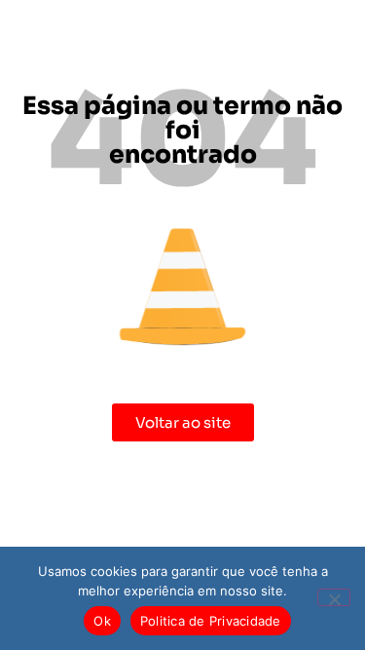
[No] (333, 597)
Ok (102, 621)
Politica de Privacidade (210, 621)
